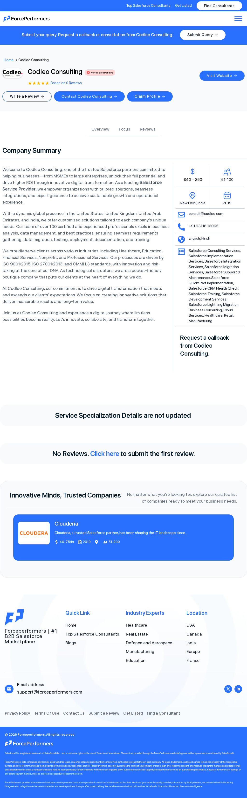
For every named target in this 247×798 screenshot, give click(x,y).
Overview (100, 129)
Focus (124, 129)
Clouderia (66, 523)
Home (9, 60)
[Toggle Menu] (238, 18)
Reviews (148, 129)
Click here (104, 453)
